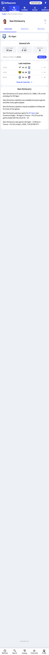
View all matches (23, 82)
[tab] (8, 29)
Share (41, 57)
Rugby (4, 14)
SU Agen (32, 113)
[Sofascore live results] (10, 3)
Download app (36, 3)
